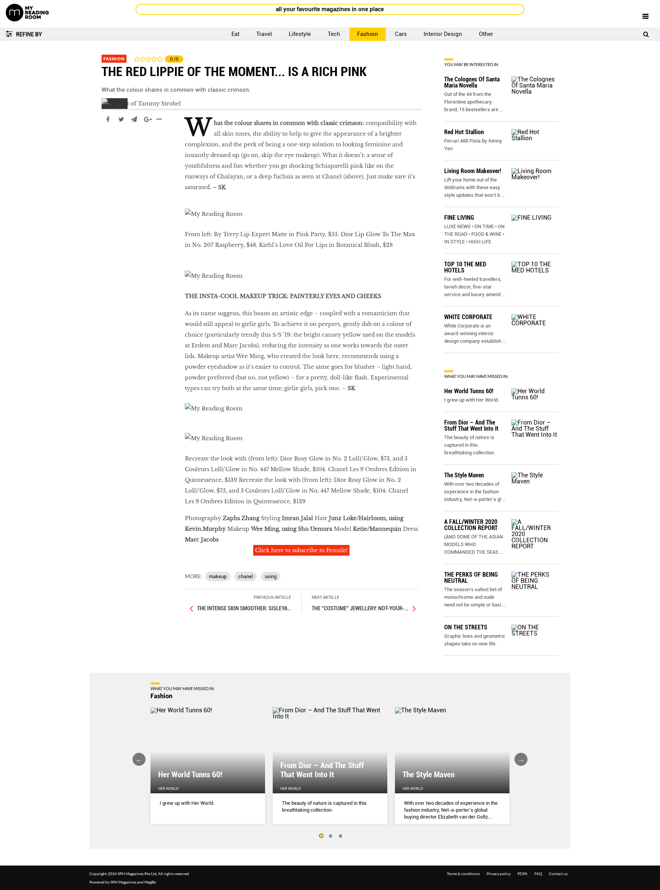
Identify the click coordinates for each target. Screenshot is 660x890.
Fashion (367, 34)
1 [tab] (321, 836)
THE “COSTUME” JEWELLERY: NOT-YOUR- (360, 608)
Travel (264, 34)
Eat (235, 34)
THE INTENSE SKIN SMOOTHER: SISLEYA (244, 608)
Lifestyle (300, 34)
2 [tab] (331, 836)
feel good (114, 142)
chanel (245, 576)
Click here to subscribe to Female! (301, 550)
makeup (217, 576)
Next (520, 759)
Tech (334, 34)
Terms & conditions (463, 873)
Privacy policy (499, 873)
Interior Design (443, 34)
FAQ (538, 873)
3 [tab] (341, 836)
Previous (139, 759)
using (271, 576)
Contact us (558, 873)
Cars (401, 34)
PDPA (522, 873)
